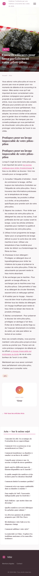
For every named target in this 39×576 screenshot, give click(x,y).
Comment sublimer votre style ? (17, 529)
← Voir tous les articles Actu (13, 413)
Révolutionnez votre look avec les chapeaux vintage (17, 523)
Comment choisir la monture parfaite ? (19, 481)
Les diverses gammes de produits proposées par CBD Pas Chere (17, 516)
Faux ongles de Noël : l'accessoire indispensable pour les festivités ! (17, 494)
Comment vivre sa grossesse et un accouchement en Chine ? (18, 447)
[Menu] (34, 3)
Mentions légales (8, 563)
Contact (19, 563)
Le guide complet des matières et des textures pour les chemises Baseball (19, 475)
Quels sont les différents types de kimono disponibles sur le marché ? (18, 468)
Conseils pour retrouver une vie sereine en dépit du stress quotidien (18, 461)
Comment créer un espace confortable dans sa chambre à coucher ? (19, 487)
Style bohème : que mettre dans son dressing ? (18, 501)
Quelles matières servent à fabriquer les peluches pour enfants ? (19, 509)
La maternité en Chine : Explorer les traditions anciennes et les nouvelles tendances (18, 536)
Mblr (9, 556)
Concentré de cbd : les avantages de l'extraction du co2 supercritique (18, 440)
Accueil (4, 75)
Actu (6, 49)
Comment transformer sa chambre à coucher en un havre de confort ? (18, 454)
